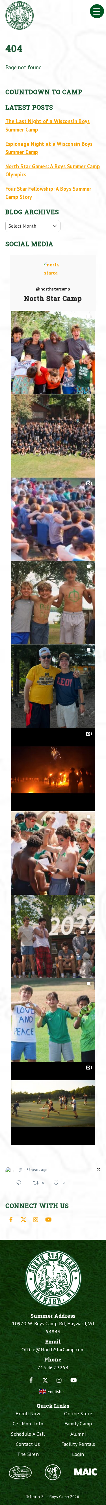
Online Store (78, 1413)
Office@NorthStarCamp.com (53, 1349)
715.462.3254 (53, 1367)
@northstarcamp (53, 289)
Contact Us (28, 1444)
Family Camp (78, 1423)
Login (78, 1454)
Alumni (78, 1434)
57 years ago (37, 1169)
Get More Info (28, 1423)
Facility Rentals (78, 1444)
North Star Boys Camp (49, 1496)
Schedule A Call (28, 1434)
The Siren (28, 1454)
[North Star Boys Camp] (19, 27)
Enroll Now (28, 1413)
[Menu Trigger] (97, 11)
